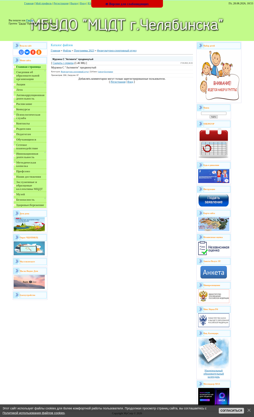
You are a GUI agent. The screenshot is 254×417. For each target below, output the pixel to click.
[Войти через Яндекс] (33, 52)
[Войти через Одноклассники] (38, 52)
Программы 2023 (84, 50)
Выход (74, 3)
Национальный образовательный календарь (214, 373)
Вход (83, 3)
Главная (29, 3)
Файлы (67, 50)
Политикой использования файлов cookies (34, 413)
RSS (90, 3)
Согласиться (231, 410)
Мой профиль (43, 3)
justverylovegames (105, 72)
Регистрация (61, 3)
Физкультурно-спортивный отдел (117, 50)
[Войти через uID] (21, 52)
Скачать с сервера (63, 63)
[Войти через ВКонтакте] (27, 52)
